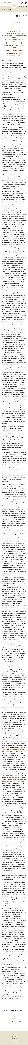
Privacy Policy (14, 1040)
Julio (11, 9)
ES (11, 23)
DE (5, 23)
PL (19, 23)
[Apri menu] (26, 3)
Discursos (4, 9)
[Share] (27, 16)
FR (14, 23)
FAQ (14, 1034)
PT (22, 23)
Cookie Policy (14, 1038)
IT (17, 23)
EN (8, 23)
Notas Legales (14, 1036)
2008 (8, 9)
